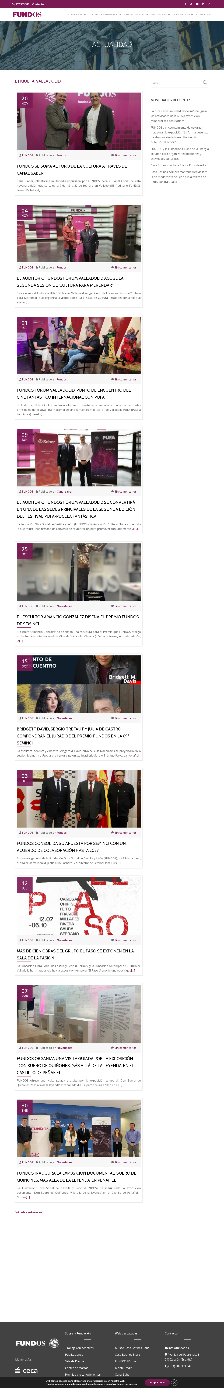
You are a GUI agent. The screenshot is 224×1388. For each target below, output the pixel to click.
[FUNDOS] (27, 14)
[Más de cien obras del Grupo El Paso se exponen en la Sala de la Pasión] (79, 906)
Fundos (62, 155)
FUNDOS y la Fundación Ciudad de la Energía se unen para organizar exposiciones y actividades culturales (180, 154)
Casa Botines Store (127, 1355)
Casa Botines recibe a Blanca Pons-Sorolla (178, 165)
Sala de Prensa (74, 1361)
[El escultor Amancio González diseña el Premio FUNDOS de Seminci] (79, 572)
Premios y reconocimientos (83, 1374)
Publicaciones (74, 1355)
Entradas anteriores (28, 1212)
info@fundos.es (178, 1348)
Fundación (75, 14)
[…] (41, 190)
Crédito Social (134, 14)
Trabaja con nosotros (79, 1348)
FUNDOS (28, 155)
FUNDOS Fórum (125, 1361)
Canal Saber (123, 1374)
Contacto (38, 4)
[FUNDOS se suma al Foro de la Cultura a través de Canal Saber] (79, 121)
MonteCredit (123, 1368)
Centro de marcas (76, 1368)
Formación (203, 14)
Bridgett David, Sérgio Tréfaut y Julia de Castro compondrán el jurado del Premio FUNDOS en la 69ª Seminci (73, 736)
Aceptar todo (157, 1382)
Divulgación (181, 14)
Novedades (64, 606)
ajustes (133, 1384)
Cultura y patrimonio (103, 14)
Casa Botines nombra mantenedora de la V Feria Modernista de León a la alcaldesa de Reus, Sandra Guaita (179, 177)
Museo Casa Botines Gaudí (132, 1348)
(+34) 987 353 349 (179, 1366)
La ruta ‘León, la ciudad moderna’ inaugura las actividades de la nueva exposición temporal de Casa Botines (179, 116)
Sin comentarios (125, 155)
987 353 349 (22, 4)
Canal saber (65, 491)
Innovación (159, 14)
